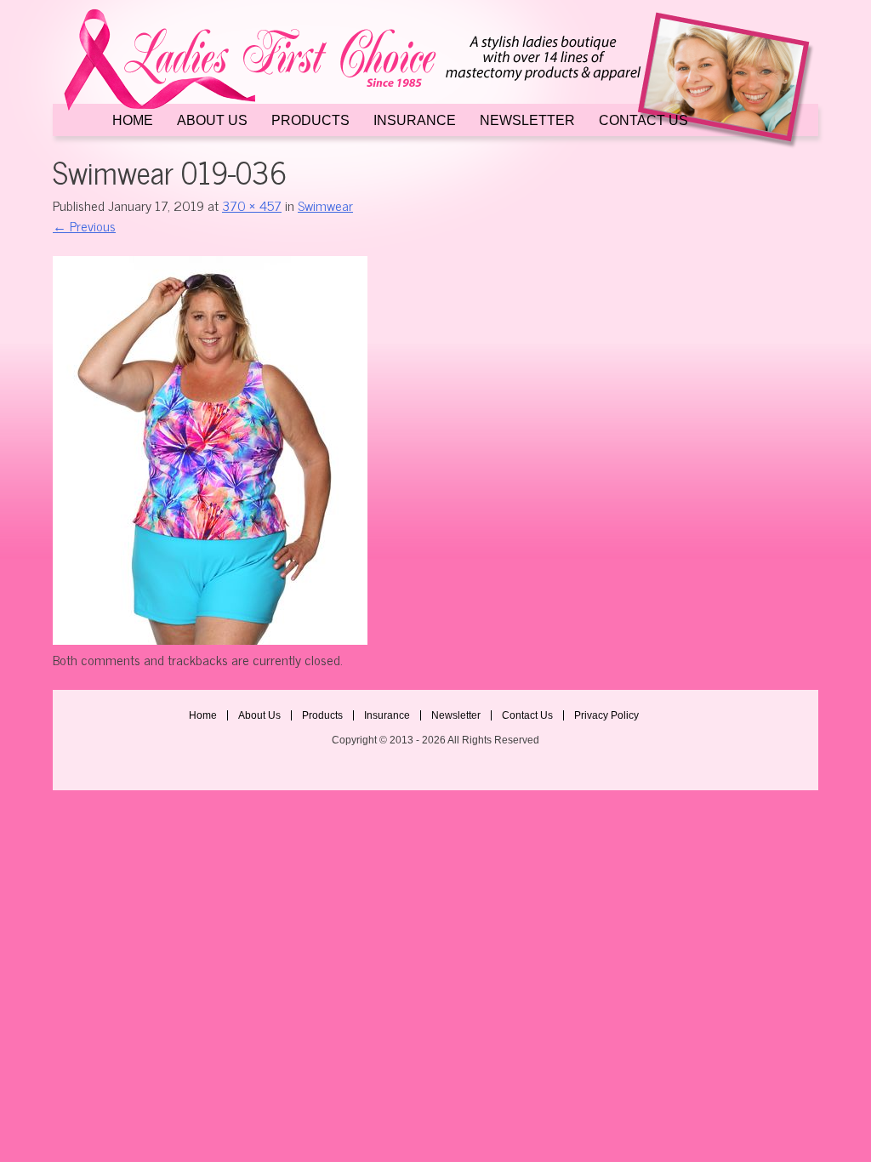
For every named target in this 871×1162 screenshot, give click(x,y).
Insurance (414, 121)
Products (310, 121)
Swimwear (325, 205)
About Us (212, 121)
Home (132, 121)
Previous (84, 225)
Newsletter (527, 121)
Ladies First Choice (435, 79)
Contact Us (643, 121)
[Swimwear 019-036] (210, 639)
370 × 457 (252, 205)
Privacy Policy (606, 715)
